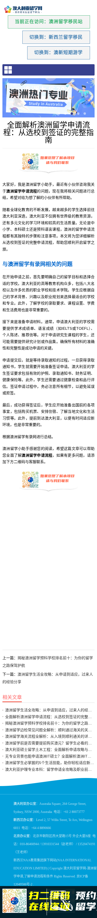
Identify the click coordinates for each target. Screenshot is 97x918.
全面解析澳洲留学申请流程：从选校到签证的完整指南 (50, 717)
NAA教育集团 (33, 860)
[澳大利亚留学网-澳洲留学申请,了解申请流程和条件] (23, 9)
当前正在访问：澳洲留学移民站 (49, 21)
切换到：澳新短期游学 (58, 52)
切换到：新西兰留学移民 (56, 37)
